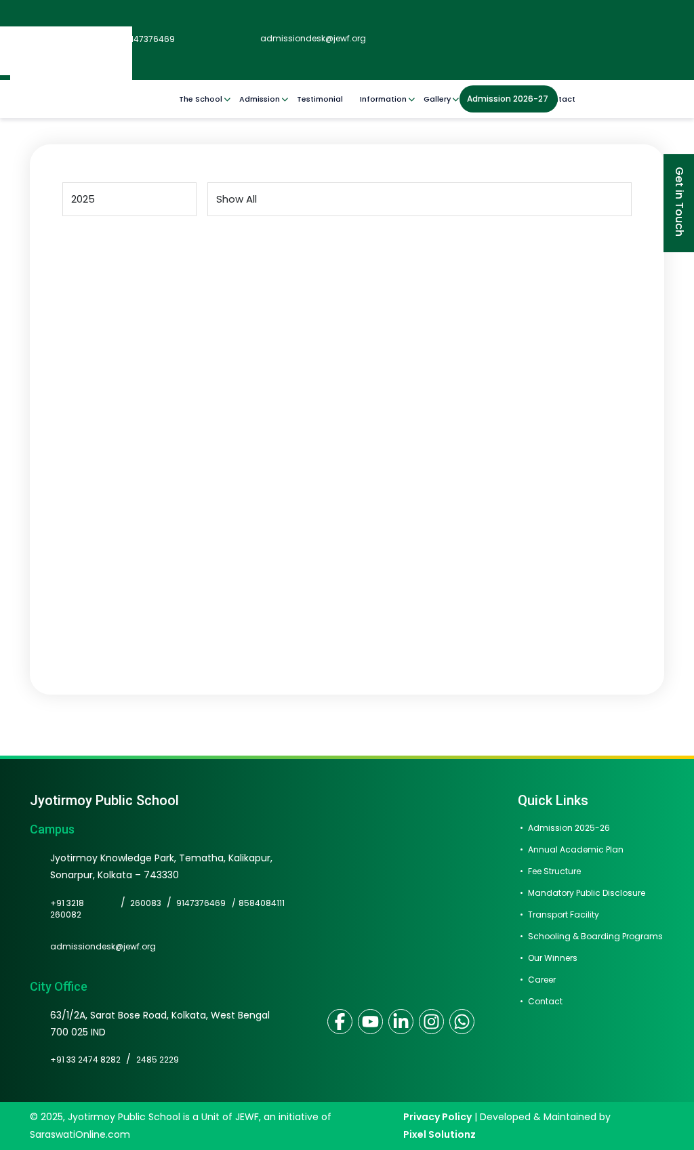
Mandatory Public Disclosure (586, 893)
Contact (558, 99)
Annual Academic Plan (576, 849)
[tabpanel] (347, 419)
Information (383, 99)
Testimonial (320, 99)
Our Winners (552, 958)
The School (200, 99)
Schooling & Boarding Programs (595, 936)
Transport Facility (563, 914)
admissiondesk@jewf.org (312, 38)
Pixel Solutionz (439, 1134)
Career (542, 979)
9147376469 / (206, 908)
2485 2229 (157, 1059)
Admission (259, 99)
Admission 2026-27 (507, 98)
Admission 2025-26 (569, 828)
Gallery (437, 99)
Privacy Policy (437, 1117)
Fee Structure (554, 871)
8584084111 (262, 903)
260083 (145, 903)
